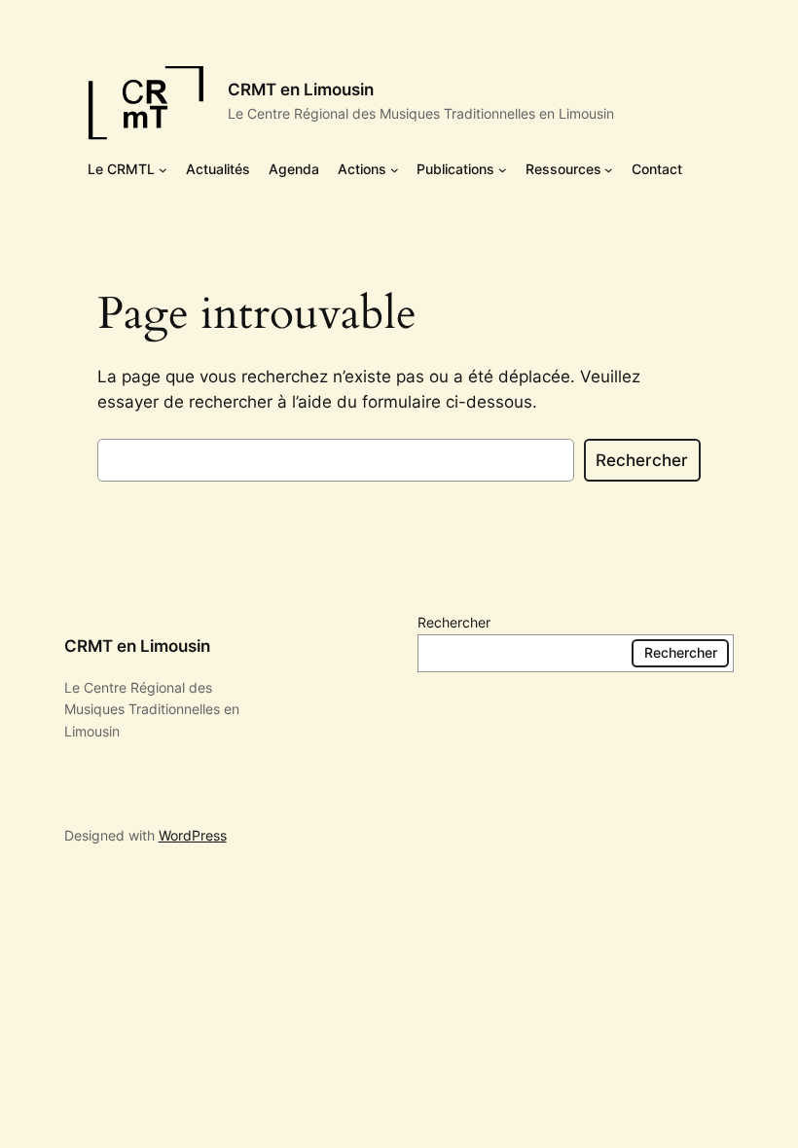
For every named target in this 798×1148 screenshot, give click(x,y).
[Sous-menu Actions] (394, 169)
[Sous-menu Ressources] (608, 169)
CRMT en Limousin (301, 89)
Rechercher (642, 460)
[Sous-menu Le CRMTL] (163, 169)
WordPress (193, 835)
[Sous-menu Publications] (502, 169)
